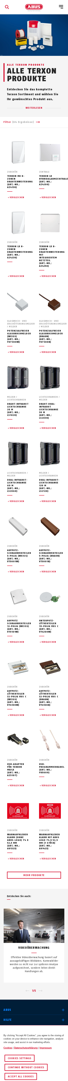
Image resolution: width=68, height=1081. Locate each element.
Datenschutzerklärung (26, 1048)
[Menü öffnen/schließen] (61, 7)
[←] (27, 990)
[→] (41, 990)
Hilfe (7, 1019)
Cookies (7, 1048)
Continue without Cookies (26, 1067)
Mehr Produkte (33, 875)
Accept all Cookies (21, 1076)
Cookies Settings (19, 1058)
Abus (7, 1010)
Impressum (46, 1048)
